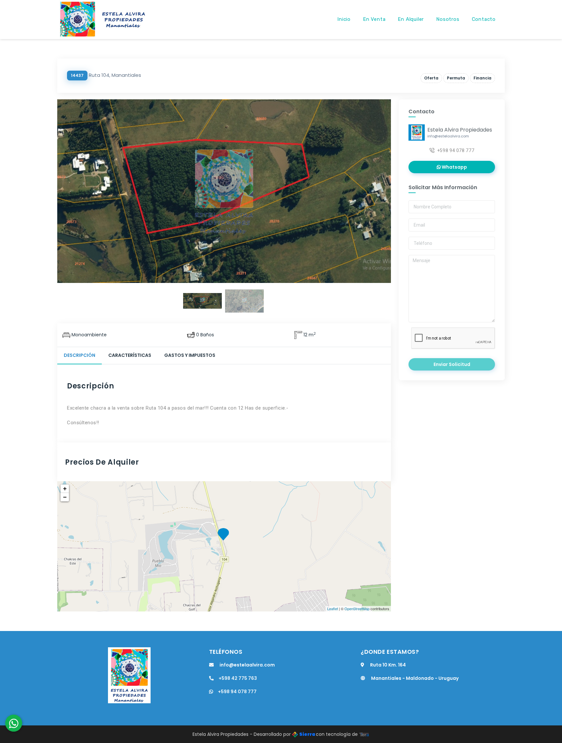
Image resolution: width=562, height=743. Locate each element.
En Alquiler (411, 19)
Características (129, 355)
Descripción (79, 355)
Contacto (484, 19)
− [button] (65, 497)
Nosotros (447, 19)
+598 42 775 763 (238, 678)
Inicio (344, 19)
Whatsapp (454, 167)
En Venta (374, 19)
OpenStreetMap (356, 608)
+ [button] (65, 488)
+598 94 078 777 (456, 150)
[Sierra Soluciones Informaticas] (364, 734)
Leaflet (332, 608)
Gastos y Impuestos (189, 355)
